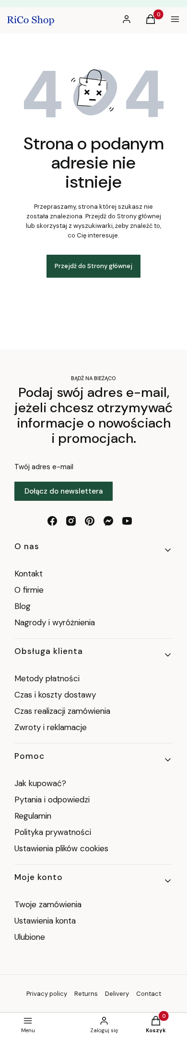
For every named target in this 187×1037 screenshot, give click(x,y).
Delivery (117, 994)
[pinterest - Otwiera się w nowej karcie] (89, 521)
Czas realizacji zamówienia (62, 711)
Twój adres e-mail (43, 467)
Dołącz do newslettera (63, 491)
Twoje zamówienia (48, 904)
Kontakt (28, 573)
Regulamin (32, 816)
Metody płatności (47, 678)
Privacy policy (46, 994)
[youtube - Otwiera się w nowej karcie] (127, 521)
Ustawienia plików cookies (62, 848)
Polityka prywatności (52, 832)
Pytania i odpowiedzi (52, 799)
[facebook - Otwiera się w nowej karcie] (52, 521)
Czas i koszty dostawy (55, 694)
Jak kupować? (40, 783)
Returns (86, 994)
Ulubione (29, 937)
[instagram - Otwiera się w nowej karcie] (71, 521)
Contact (148, 994)
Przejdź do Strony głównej (93, 266)
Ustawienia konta (45, 920)
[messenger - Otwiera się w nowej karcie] (108, 521)
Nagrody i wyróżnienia (54, 622)
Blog (22, 606)
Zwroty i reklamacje (50, 727)
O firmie (29, 590)
